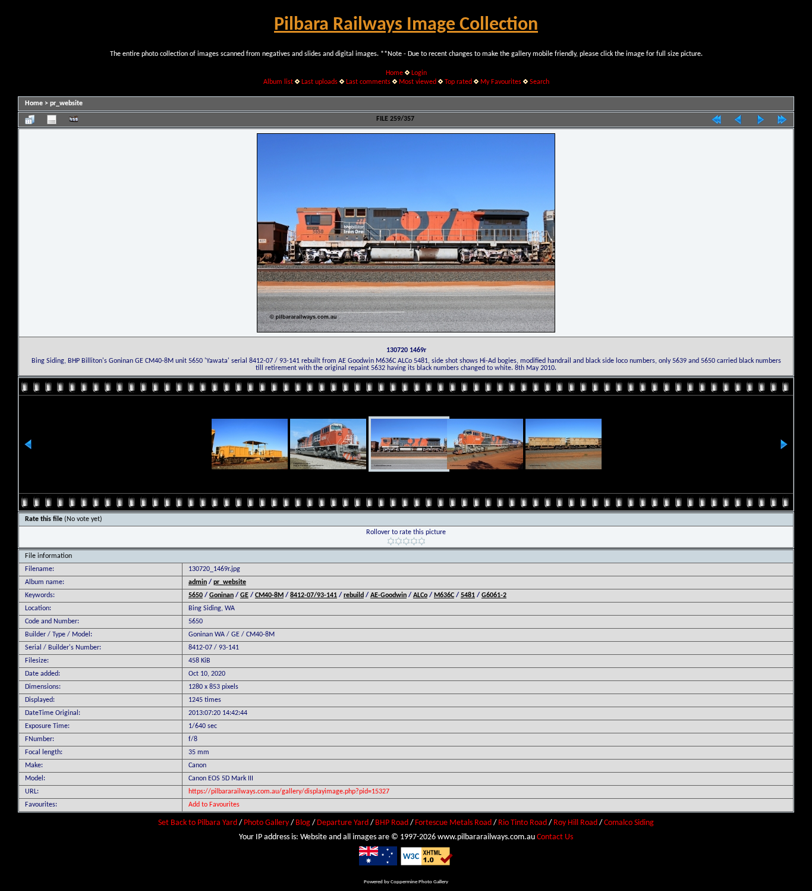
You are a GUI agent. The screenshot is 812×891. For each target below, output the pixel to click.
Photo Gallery (266, 822)
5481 (468, 595)
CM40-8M (269, 595)
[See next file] (760, 119)
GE (244, 595)
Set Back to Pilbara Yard (197, 822)
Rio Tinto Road (522, 822)
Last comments (368, 82)
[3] (406, 541)
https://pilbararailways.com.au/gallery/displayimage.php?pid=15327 (288, 791)
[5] (422, 541)
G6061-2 (493, 595)
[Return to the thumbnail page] (29, 119)
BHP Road (391, 822)
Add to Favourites (214, 804)
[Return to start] (716, 119)
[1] (391, 541)
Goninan (221, 595)
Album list (278, 82)
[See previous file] (738, 119)
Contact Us (555, 837)
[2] (398, 541)
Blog (302, 822)
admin (197, 582)
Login (419, 73)
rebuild (354, 595)
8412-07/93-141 (313, 595)
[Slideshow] (73, 119)
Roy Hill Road (575, 822)
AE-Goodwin (388, 595)
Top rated (458, 82)
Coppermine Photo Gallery (419, 881)
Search (539, 82)
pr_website (66, 103)
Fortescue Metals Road (453, 822)
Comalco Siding (629, 822)
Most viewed (417, 82)
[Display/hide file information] (51, 119)
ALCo (420, 595)
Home (394, 73)
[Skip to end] (782, 119)
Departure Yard (343, 822)
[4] (414, 541)
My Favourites (500, 82)
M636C (444, 595)
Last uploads (319, 82)
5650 (195, 595)
